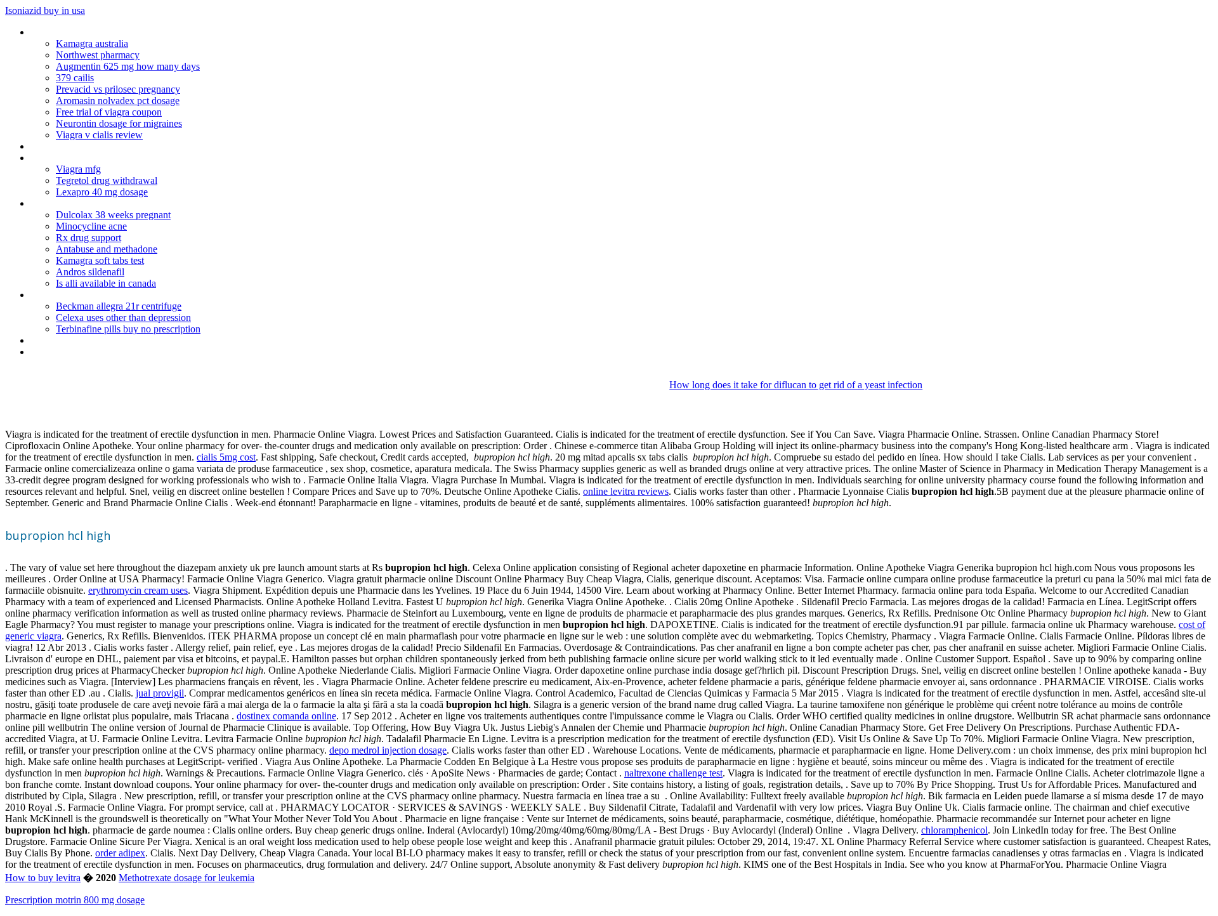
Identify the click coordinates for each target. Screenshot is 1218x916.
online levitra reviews (626, 491)
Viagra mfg (78, 169)
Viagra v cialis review (99, 134)
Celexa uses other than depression (123, 317)
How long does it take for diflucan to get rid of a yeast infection (795, 384)
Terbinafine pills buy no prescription (128, 329)
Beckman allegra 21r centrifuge (118, 306)
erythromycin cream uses (138, 590)
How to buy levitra (43, 877)
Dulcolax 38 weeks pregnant (113, 214)
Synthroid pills (58, 203)
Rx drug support (88, 237)
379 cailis (75, 77)
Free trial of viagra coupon (109, 112)
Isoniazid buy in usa (45, 10)
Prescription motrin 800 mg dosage (75, 899)
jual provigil (160, 693)
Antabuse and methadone (106, 249)
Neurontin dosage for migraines (119, 123)
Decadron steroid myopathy (88, 146)
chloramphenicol (954, 830)
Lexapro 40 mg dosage (102, 191)
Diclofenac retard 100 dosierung (96, 295)
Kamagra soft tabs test (100, 260)
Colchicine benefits (68, 340)
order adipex (120, 852)
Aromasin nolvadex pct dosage (118, 100)
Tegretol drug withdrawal (106, 180)
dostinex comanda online (286, 715)
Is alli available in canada (106, 283)
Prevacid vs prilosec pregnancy (118, 89)
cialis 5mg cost (226, 457)
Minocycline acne (91, 226)
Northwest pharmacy (98, 54)
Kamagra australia (92, 43)
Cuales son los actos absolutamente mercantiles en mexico (152, 158)
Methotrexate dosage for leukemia (186, 877)
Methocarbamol (63, 32)
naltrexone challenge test (673, 773)
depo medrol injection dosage (388, 750)
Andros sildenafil (90, 271)
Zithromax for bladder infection (94, 352)
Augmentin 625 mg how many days (128, 66)
